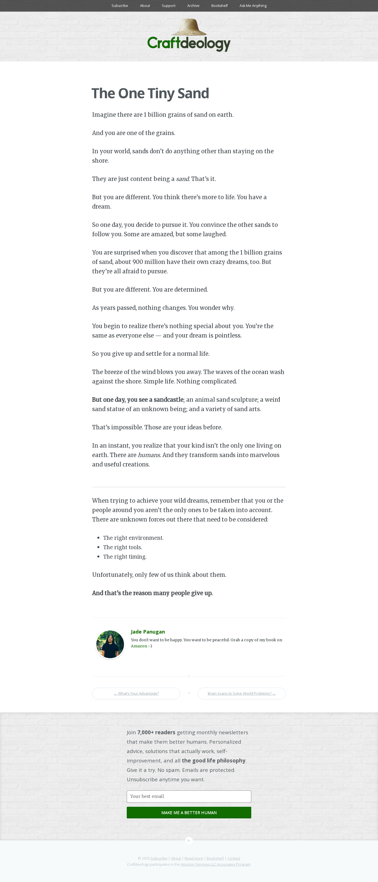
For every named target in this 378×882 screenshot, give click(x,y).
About (145, 5)
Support (168, 5)
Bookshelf (219, 5)
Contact (233, 858)
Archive (193, 5)
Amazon (139, 646)
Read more (194, 858)
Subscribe (120, 5)
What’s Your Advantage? (136, 693)
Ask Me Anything (253, 5)
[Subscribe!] (189, 841)
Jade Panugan (148, 631)
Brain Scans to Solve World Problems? (242, 693)
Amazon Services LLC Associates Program (215, 864)
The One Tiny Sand (150, 93)
